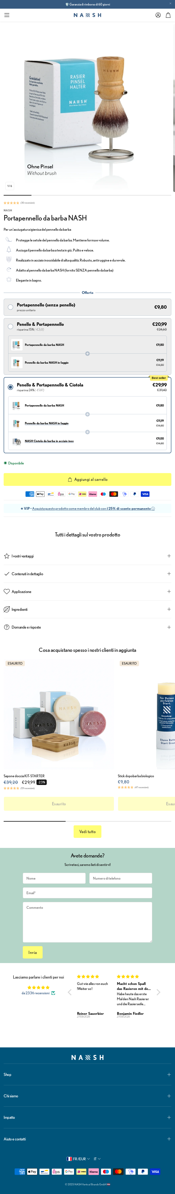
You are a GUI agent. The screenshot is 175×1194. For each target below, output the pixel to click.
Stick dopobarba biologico (136, 776)
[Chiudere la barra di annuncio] (170, 3)
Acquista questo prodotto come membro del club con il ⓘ (93, 508)
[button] (7, 15)
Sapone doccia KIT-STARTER (24, 776)
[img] (38, 987)
